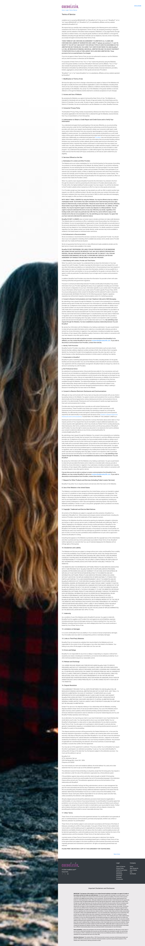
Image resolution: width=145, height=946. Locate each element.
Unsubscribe (119, 879)
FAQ (131, 872)
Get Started (133, 873)
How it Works (133, 870)
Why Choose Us (134, 868)
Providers (98, 137)
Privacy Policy (120, 868)
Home (63, 10)
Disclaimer (119, 872)
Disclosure (137, 6)
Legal (67, 10)
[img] (62, 873)
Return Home (117, 854)
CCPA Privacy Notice (121, 870)
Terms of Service (73, 10)
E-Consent (119, 877)
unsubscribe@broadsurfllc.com (101, 340)
